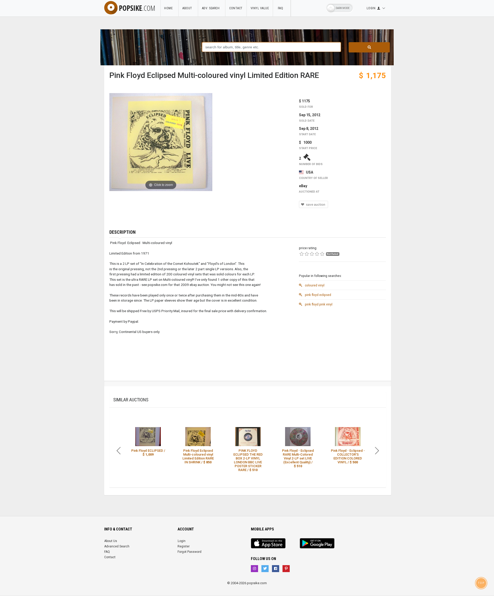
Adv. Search (212, 8)
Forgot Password (189, 552)
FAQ (282, 8)
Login (182, 541)
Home (169, 8)
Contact (236, 8)
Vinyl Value (260, 8)
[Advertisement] (342, 345)
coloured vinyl (314, 285)
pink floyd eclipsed (317, 295)
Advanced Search (116, 546)
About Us (110, 541)
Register (184, 546)
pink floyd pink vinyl (318, 304)
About (188, 8)
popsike (137, 8)
